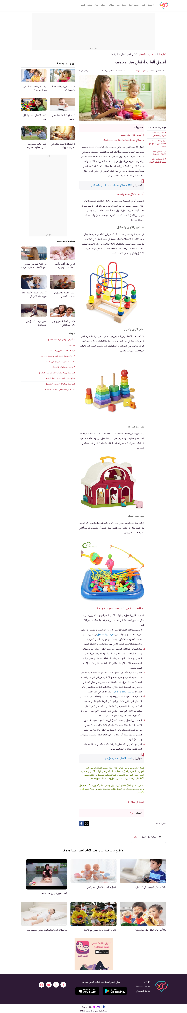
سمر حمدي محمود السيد (142, 71)
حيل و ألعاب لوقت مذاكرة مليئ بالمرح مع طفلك (157, 143)
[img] (94, 954)
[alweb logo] (99, 1007)
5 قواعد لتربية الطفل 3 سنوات (63, 367)
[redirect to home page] (164, 5)
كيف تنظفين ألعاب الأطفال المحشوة (159, 153)
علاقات (111, 5)
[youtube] (49, 985)
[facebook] (63, 985)
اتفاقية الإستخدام (143, 991)
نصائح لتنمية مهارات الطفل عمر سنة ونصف (122, 140)
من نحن (147, 981)
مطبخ (89, 5)
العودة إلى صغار (137, 802)
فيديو (83, 5)
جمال (96, 5)
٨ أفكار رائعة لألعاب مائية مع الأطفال (158, 134)
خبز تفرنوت (71, 345)
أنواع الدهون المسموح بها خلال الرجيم (60, 378)
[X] (56, 985)
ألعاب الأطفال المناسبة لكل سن (118, 758)
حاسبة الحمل (133, 5)
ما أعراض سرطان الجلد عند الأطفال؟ (61, 340)
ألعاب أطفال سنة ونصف (131, 135)
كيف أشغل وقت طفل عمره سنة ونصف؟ (60, 389)
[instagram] (41, 985)
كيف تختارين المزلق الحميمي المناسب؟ (60, 384)
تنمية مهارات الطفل (106, 635)
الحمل (143, 5)
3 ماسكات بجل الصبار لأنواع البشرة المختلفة (58, 356)
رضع (118, 5)
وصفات (103, 5)
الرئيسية (151, 5)
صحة (124, 5)
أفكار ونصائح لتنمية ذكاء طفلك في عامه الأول (111, 185)
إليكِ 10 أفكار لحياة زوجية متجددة (61, 351)
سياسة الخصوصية (143, 986)
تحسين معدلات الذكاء (123, 692)
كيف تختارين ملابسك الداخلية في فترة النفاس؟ (57, 373)
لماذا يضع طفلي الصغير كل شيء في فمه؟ (59, 362)
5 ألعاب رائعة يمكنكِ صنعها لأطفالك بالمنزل (157, 161)
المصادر (138, 813)
